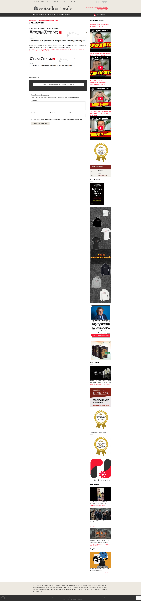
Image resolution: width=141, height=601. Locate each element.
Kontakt (70, 1)
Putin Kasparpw (45, 20)
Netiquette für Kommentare (73, 597)
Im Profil (35, 1)
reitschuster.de (32, 20)
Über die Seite (41, 1)
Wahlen (56, 20)
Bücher (65, 1)
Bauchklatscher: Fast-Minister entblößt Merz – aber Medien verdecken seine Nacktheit (98, 82)
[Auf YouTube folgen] (107, 2)
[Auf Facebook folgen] (97, 2)
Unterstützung (49, 1)
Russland (52, 20)
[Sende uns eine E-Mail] (102, 2)
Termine (56, 597)
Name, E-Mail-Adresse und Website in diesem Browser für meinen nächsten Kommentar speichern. (58, 119)
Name (33, 113)
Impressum (91, 597)
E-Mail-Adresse (54, 113)
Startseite (38, 597)
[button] (107, 15)
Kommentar (34, 100)
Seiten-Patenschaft (58, 1)
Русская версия (84, 597)
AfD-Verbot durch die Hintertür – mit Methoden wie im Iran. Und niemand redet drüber (100, 113)
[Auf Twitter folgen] (100, 2)
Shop (75, 1)
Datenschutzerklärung (100, 597)
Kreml (40, 20)
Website (71, 113)
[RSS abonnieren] (104, 2)
